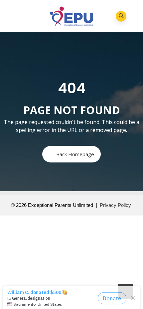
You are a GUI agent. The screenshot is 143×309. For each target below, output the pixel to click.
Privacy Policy (115, 205)
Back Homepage (75, 154)
